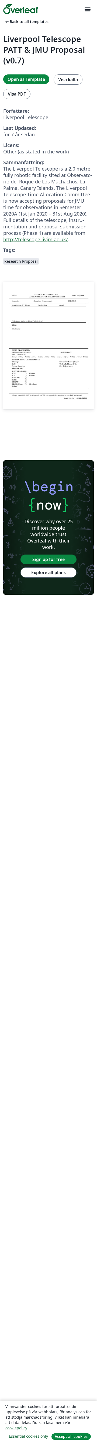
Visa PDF (17, 94)
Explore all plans (48, 572)
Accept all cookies (71, 1436)
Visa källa (68, 79)
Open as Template (26, 79)
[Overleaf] (20, 9)
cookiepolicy (16, 1427)
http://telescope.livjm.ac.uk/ (35, 239)
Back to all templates (26, 21)
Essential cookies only (28, 1436)
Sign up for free (48, 559)
